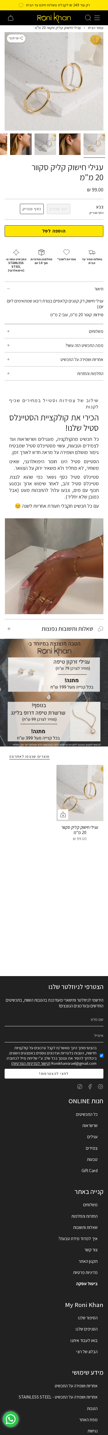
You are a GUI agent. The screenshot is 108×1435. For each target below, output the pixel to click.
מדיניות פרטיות (85, 1272)
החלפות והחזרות (90, 373)
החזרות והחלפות (84, 1216)
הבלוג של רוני (87, 1351)
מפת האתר (88, 1419)
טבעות (92, 1159)
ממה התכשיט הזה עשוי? (84, 345)
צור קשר (91, 1249)
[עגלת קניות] (11, 17)
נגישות (93, 1431)
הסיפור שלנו (88, 1317)
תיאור (98, 289)
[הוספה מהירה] (63, 814)
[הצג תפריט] (97, 17)
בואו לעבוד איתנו (84, 1340)
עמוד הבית (95, 27)
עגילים (92, 1136)
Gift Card (90, 1170)
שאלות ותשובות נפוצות (67, 629)
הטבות (92, 1408)
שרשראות (90, 1125)
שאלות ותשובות (85, 1227)
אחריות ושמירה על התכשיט (81, 359)
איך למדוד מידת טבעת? (78, 1238)
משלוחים (96, 331)
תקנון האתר (88, 1261)
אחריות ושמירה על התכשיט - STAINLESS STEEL (58, 1397)
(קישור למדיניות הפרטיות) (30, 1063)
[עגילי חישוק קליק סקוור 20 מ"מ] (80, 793)
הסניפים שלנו (87, 1329)
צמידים (92, 1148)
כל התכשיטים (87, 1114)
